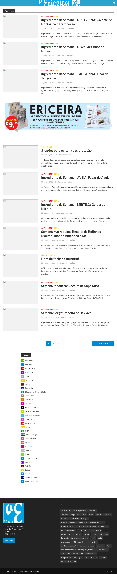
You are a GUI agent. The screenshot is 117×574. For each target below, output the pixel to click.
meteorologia (66, 542)
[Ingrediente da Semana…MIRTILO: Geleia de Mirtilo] (20, 211)
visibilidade (72, 561)
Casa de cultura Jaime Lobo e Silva (74, 522)
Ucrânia (103, 557)
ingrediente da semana (79, 538)
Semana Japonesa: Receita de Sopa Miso (70, 286)
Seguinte (102, 343)
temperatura (90, 554)
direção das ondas (68, 530)
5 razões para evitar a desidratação (66, 150)
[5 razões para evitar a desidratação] (20, 156)
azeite (91, 515)
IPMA (93, 538)
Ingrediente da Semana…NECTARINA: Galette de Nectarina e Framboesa (76, 22)
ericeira (86, 534)
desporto (104, 526)
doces (98, 530)
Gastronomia (47, 16)
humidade (65, 538)
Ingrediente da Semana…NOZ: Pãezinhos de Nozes (72, 49)
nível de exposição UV (69, 546)
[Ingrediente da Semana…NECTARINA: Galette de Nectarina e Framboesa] (20, 26)
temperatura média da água (71, 557)
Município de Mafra (81, 542)
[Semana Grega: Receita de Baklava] (20, 319)
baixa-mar (107, 515)
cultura (72, 526)
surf (82, 554)
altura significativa (80, 511)
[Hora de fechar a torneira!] (20, 265)
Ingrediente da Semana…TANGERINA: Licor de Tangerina (75, 76)
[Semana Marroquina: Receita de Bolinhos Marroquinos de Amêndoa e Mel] (20, 238)
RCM (108, 546)
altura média (66, 511)
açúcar (98, 515)
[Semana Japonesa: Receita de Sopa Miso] (20, 292)
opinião (83, 546)
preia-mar (100, 546)
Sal (69, 554)
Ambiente (45, 255)
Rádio (63, 554)
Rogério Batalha (101, 550)
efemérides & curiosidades (71, 534)
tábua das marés (91, 557)
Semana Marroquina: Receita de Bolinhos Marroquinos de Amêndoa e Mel (71, 234)
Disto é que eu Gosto (86, 530)
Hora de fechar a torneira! (60, 259)
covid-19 (64, 526)
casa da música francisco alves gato (74, 518)
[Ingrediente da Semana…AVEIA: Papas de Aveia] (20, 184)
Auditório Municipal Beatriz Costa (73, 515)
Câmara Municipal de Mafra (88, 526)
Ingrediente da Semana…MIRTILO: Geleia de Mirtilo (73, 207)
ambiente (92, 511)
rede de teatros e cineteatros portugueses (77, 550)
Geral (56, 16)
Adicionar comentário (66, 28)
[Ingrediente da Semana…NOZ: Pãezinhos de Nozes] (20, 53)
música (93, 542)
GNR (106, 534)
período (91, 546)
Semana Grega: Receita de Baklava (66, 313)
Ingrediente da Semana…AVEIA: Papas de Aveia (75, 177)
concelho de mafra (97, 522)
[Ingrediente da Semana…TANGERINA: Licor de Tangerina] (20, 80)
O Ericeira (9, 540)
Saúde (49, 147)
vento (63, 561)
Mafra (100, 538)
